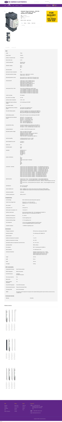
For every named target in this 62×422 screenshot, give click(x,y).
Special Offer (9, 5)
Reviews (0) (14, 47)
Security (16, 408)
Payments (5, 405)
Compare (29, 20)
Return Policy (16, 405)
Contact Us (17, 5)
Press (23, 409)
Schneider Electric (27, 16)
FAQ (5, 409)
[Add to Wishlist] (7, 333)
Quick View (7, 337)
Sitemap (16, 411)
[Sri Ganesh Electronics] (15, 2)
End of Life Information (20, 289)
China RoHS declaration (20, 284)
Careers (24, 408)
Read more (7, 332)
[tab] (7, 47)
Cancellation (6, 408)
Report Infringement (7, 411)
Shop (13, 5)
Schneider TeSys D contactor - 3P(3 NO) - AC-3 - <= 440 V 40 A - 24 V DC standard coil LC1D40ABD (41, 11)
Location (21, 5)
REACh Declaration (19, 271)
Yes (17, 281)
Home (5, 5)
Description (7, 47)
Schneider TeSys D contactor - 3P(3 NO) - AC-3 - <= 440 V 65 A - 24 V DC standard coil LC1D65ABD (39, 11)
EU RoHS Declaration (20, 274)
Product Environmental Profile (21, 287)
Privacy (16, 409)
